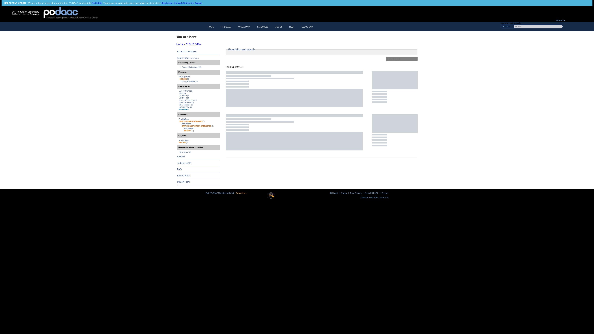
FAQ (179, 169)
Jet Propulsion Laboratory (25, 11)
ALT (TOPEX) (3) (185, 91)
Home (211, 26)
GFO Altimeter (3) (186, 105)
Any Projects (184, 140)
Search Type (507, 23)
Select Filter (183, 57)
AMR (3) (182, 93)
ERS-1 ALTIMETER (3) (188, 100)
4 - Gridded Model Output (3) (190, 67)
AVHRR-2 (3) (184, 95)
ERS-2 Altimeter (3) (186, 102)
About (278, 26)
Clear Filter (194, 58)
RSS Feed (334, 193)
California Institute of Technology (25, 14)
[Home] (73, 13)
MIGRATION (183, 181)
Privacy (344, 193)
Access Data (244, 26)
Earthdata (97, 3)
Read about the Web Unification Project (181, 3)
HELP (291, 26)
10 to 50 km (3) (185, 152)
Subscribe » (241, 193)
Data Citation (356, 193)
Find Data (226, 26)
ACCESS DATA (184, 162)
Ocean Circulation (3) (190, 81)
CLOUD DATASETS (186, 51)
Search (517, 23)
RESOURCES (262, 26)
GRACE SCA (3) (185, 107)
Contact (385, 193)
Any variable (186, 124)
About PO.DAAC (371, 193)
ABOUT (181, 156)
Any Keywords (184, 77)
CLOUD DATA (307, 26)
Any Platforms (184, 119)
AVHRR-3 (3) (184, 98)
